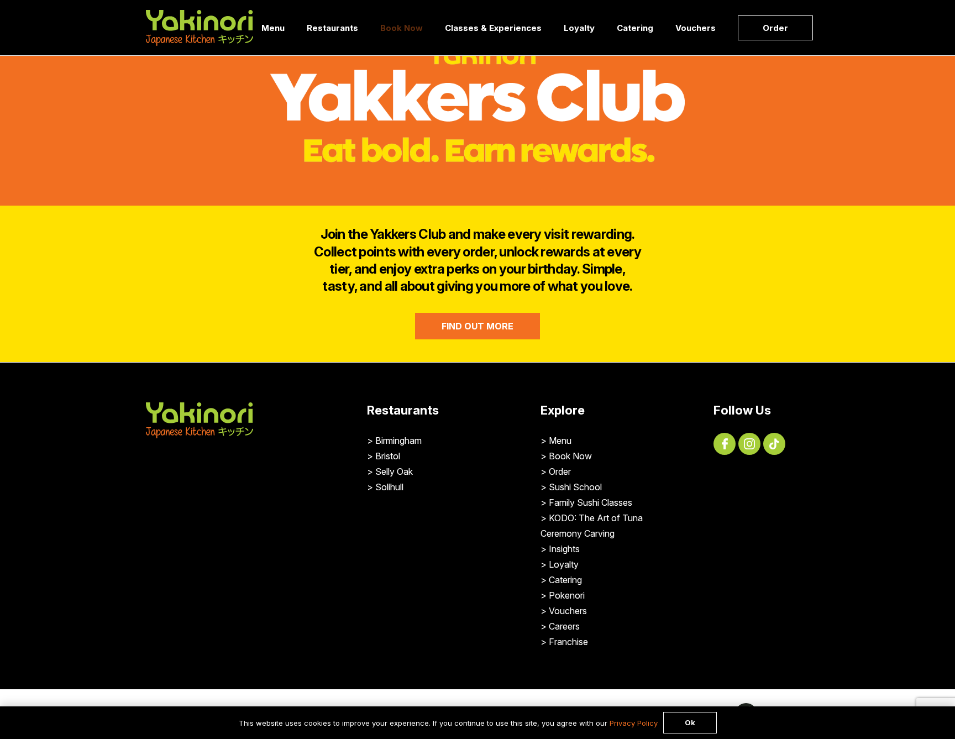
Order (560, 471)
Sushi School (575, 486)
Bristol (387, 456)
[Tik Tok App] (774, 444)
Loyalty (564, 564)
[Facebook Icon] (724, 444)
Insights (564, 548)
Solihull (389, 486)
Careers (564, 626)
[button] (365, 28)
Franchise (568, 641)
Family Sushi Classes (590, 502)
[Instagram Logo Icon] (749, 444)
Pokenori (567, 595)
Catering (565, 579)
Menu (560, 440)
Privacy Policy (634, 723)
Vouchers (568, 610)
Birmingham (398, 440)
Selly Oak (394, 471)
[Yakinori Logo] (199, 28)
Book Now (570, 456)
